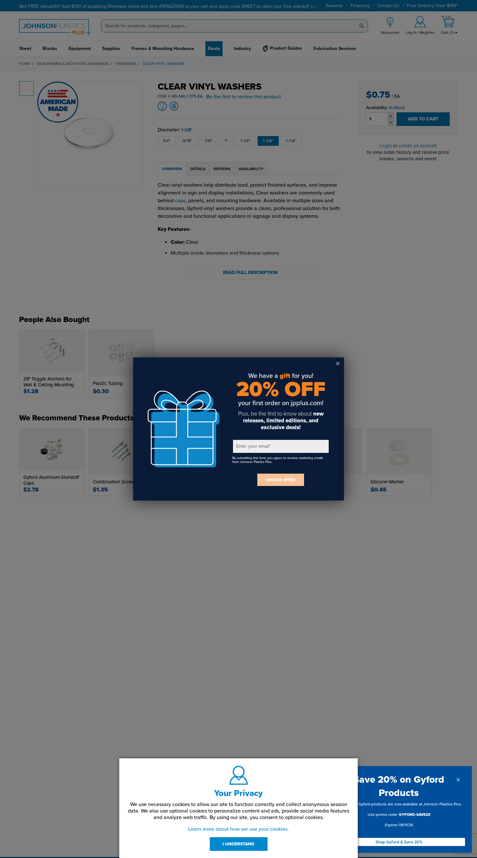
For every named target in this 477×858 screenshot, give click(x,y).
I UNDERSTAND (238, 844)
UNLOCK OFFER (280, 480)
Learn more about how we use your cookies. (238, 829)
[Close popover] (458, 780)
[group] (399, 815)
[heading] (398, 786)
